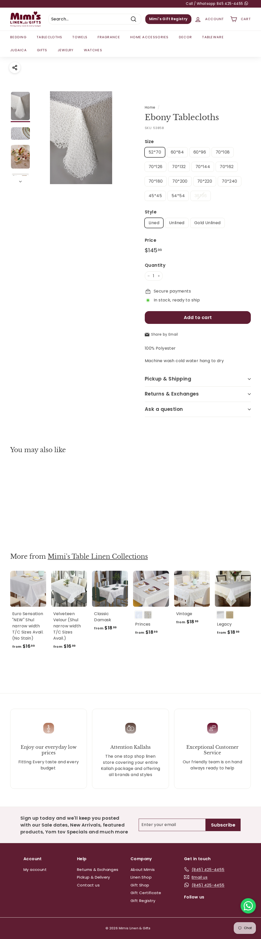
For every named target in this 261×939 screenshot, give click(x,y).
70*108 (223, 152)
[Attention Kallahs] (130, 728)
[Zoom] (81, 137)
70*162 (226, 167)
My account (35, 869)
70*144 (202, 167)
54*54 (178, 196)
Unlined (177, 223)
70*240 (229, 181)
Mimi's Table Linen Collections (98, 557)
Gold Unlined (207, 223)
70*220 (204, 181)
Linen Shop (141, 877)
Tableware (213, 37)
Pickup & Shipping (168, 378)
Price (150, 240)
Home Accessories (149, 37)
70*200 (179, 181)
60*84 (177, 152)
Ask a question (164, 409)
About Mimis (142, 869)
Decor (185, 37)
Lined (154, 223)
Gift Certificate (145, 892)
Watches (93, 50)
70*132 (179, 167)
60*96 (199, 152)
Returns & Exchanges (172, 393)
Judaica (18, 50)
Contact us (88, 885)
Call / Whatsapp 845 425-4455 (215, 3)
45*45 (155, 196)
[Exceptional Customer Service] (212, 728)
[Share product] (14, 67)
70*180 (156, 181)
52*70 (155, 152)
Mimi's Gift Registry (168, 18)
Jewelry (66, 50)
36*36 (200, 196)
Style (150, 212)
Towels (79, 37)
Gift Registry (142, 900)
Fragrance (109, 37)
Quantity (155, 265)
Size (149, 141)
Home (150, 107)
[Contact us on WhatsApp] (248, 905)
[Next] (20, 180)
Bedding (18, 37)
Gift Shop (139, 885)
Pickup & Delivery (93, 877)
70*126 (155, 167)
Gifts (42, 50)
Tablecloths (49, 37)
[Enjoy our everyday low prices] (48, 728)
